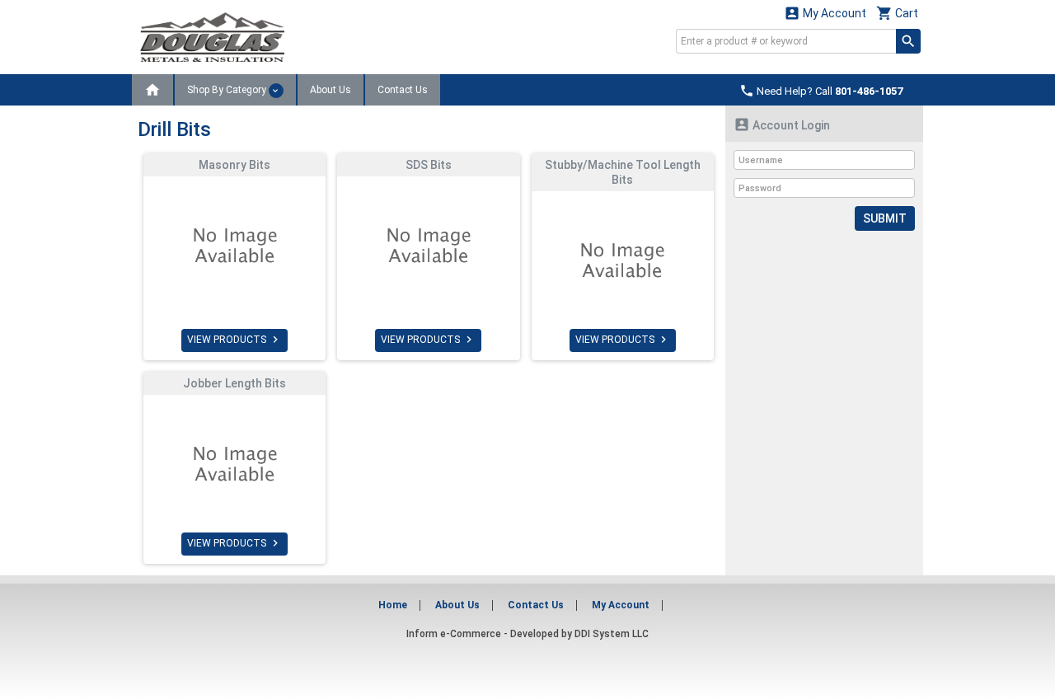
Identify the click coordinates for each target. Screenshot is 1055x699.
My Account (825, 13)
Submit (885, 218)
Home (392, 605)
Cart (897, 13)
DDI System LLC (611, 634)
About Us (330, 90)
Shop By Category (228, 90)
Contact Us (402, 90)
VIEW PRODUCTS (234, 339)
